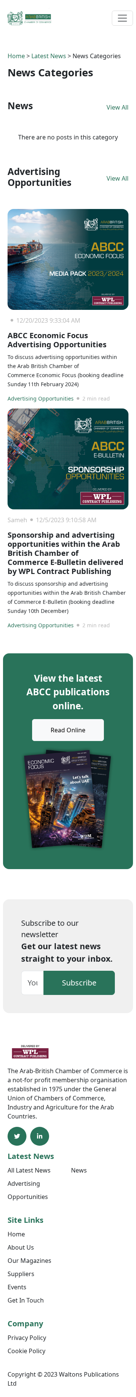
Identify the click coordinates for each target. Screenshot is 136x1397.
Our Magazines (29, 1260)
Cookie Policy (26, 1351)
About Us (21, 1247)
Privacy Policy (27, 1338)
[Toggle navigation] (122, 18)
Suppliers (21, 1274)
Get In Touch (26, 1300)
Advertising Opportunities (41, 398)
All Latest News (29, 1170)
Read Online (68, 730)
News (79, 1170)
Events (17, 1287)
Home (16, 56)
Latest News (48, 56)
